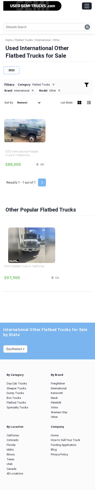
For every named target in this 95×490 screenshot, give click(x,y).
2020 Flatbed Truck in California (24, 266)
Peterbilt (56, 402)
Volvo (54, 407)
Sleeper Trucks (16, 388)
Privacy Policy (59, 454)
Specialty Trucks (17, 407)
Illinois (11, 454)
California (13, 435)
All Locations (15, 473)
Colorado (13, 440)
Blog (54, 449)
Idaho (10, 449)
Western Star (59, 412)
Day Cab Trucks (17, 383)
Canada (11, 468)
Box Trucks (14, 398)
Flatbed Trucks (16, 402)
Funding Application (63, 445)
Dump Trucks (15, 393)
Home (55, 435)
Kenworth (57, 393)
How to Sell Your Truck (65, 440)
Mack (54, 398)
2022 (11, 70)
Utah (10, 464)
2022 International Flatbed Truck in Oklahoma (21, 153)
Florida (11, 445)
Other (54, 417)
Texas (10, 459)
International (58, 388)
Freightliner (58, 383)
